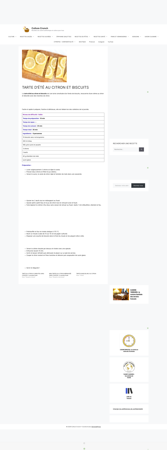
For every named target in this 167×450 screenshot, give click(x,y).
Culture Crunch (40, 28)
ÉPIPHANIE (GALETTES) (64, 36)
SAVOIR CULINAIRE (150, 36)
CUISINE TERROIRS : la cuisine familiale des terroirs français (136, 294)
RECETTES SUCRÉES (44, 36)
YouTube (110, 42)
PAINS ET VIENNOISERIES (119, 36)
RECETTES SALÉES (26, 36)
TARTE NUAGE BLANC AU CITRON (86, 273)
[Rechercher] (141, 149)
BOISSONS (135, 36)
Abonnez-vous (138, 185)
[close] (84, 443)
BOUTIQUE (82, 42)
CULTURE (11, 36)
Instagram (101, 42)
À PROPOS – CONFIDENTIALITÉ (63, 42)
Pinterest (92, 42)
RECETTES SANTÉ (99, 36)
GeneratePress (96, 427)
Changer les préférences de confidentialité (128, 409)
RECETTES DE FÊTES (81, 36)
